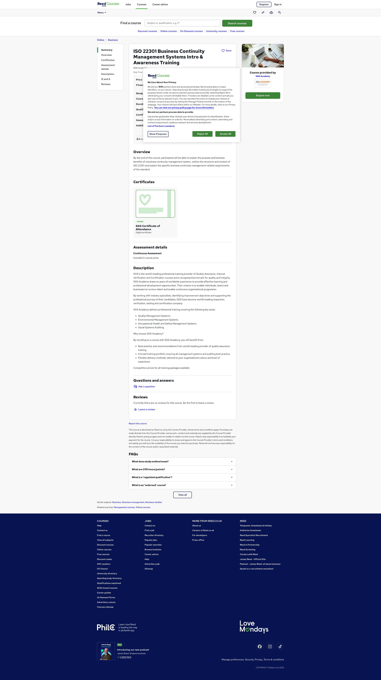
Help (99, 525)
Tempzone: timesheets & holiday (256, 525)
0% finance (102, 568)
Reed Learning (247, 540)
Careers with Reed (249, 554)
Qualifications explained (109, 583)
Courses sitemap (105, 607)
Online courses (168, 31)
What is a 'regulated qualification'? (152, 477)
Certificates (108, 60)
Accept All (225, 133)
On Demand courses (191, 31)
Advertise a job (152, 564)
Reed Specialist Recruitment (254, 535)
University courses (216, 31)
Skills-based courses (107, 588)
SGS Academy (263, 76)
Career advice (160, 4)
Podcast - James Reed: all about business (260, 564)
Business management (133, 502)
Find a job (149, 530)
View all (182, 494)
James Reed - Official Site (253, 559)
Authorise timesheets (250, 530)
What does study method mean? (150, 461)
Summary (106, 49)
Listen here (125, 657)
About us (196, 525)
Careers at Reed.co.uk (203, 530)
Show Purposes (158, 134)
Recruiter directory (154, 535)
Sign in (278, 4)
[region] (191, 105)
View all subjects (105, 540)
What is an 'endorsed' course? (149, 485)
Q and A (105, 79)
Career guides (104, 592)
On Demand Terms (106, 597)
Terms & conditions (274, 659)
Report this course (138, 423)
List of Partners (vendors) (161, 126)
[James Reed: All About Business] (106, 651)
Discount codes (104, 559)
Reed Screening (247, 549)
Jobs (128, 4)
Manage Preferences (233, 659)
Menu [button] (100, 12)
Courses (141, 4)
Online (100, 40)
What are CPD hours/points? (148, 469)
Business (113, 40)
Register (264, 4)
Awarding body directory (109, 578)
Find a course (130, 23)
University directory (107, 573)
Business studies (153, 502)
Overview (106, 55)
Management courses (124, 507)
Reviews (105, 84)
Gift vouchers (103, 564)
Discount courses (147, 31)
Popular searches (153, 544)
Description (107, 74)
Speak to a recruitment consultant (256, 568)
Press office (198, 540)
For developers (199, 535)
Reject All (202, 133)
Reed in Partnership (250, 544)
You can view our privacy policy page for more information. (184, 107)
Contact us (102, 530)
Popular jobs (151, 540)
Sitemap (149, 568)
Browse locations (153, 549)
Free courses (237, 31)
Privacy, (259, 659)
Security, (250, 659)
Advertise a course (106, 602)
